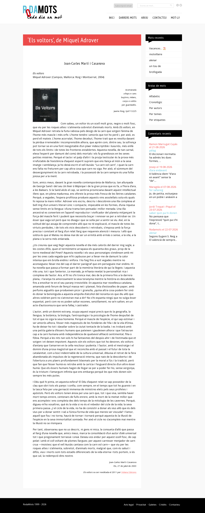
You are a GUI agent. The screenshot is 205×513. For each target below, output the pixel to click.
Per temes (155, 114)
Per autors (155, 108)
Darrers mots (128, 18)
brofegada (155, 72)
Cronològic (155, 102)
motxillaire (155, 54)
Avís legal (129, 504)
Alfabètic (154, 96)
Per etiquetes (157, 119)
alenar (153, 60)
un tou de (155, 66)
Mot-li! (175, 18)
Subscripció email (123, 5)
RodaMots (28, 504)
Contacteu (174, 504)
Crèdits (163, 504)
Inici (111, 18)
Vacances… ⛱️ (157, 48)
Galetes (152, 504)
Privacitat (141, 504)
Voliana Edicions (128, 472)
